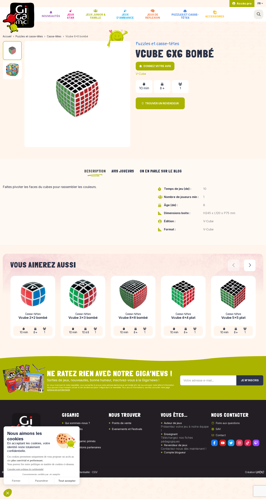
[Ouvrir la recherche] (258, 14)
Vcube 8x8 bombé (133, 318)
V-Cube (141, 74)
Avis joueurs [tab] (123, 171)
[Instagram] (239, 443)
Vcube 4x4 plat (183, 318)
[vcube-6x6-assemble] (77, 94)
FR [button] (259, 3)
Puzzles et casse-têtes (157, 43)
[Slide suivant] (250, 265)
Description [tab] (95, 171)
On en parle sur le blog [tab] (161, 171)
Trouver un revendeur (162, 103)
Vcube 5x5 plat (233, 318)
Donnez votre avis (157, 66)
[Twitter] (231, 443)
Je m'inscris (250, 380)
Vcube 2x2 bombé (32, 318)
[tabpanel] (133, 210)
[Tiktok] (247, 443)
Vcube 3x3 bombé (83, 318)
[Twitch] (256, 443)
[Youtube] (222, 443)
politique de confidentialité (58, 390)
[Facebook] (214, 443)
